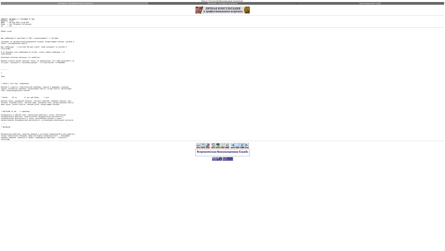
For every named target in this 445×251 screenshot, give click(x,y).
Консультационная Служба (370, 3)
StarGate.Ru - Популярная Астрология (222, 3)
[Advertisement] (222, 167)
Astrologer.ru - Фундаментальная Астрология (74, 3)
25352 (11, 21)
